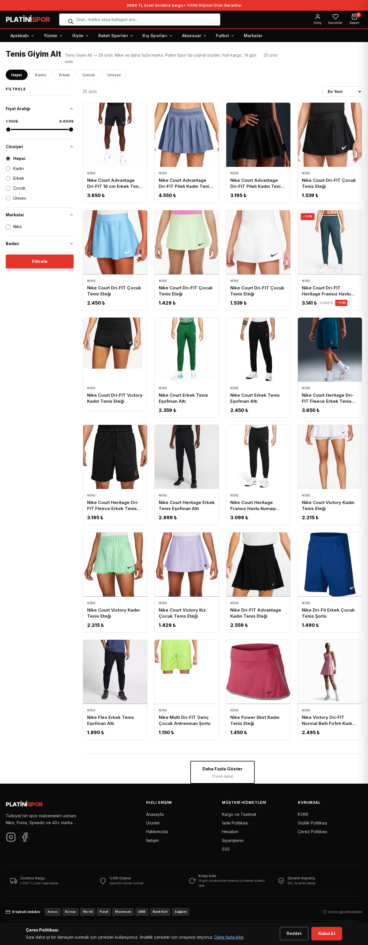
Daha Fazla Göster (222, 772)
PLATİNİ (28, 19)
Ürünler (153, 822)
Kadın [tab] (40, 74)
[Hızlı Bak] (127, 109)
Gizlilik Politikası (312, 822)
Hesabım (230, 831)
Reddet (294, 933)
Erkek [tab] (64, 74)
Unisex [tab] (114, 74)
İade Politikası (235, 822)
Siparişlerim (233, 840)
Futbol (222, 35)
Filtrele (39, 261)
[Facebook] (25, 837)
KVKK (303, 814)
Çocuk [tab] (89, 74)
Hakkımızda (157, 831)
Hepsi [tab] (16, 74)
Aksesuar (192, 35)
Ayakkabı (19, 35)
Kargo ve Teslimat (239, 814)
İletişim (152, 840)
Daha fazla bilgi (229, 937)
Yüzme (50, 35)
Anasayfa (155, 814)
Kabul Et (326, 933)
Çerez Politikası (312, 831)
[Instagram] (11, 837)
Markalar (253, 35)
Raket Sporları (113, 35)
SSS (226, 849)
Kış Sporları (155, 35)
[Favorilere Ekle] (140, 110)
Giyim (78, 35)
